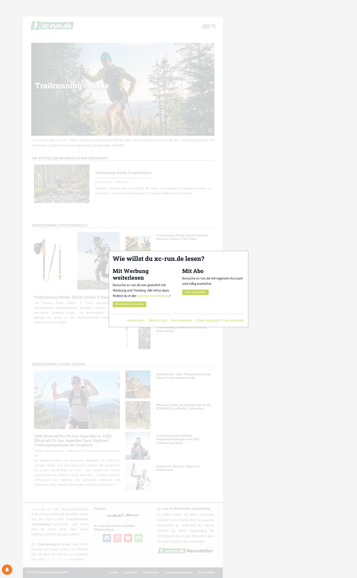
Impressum (135, 320)
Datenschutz (157, 320)
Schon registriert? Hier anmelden (220, 320)
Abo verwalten (181, 320)
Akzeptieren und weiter (129, 304)
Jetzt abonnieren (195, 292)
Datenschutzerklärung (153, 296)
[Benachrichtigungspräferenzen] (7, 569)
